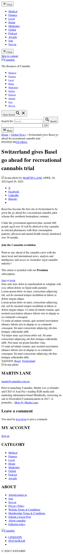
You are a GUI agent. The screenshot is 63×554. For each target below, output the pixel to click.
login (12, 280)
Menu (9, 130)
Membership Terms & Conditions (26, 513)
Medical (12, 11)
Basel (17, 361)
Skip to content (9, 56)
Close (9, 4)
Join (10, 40)
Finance (12, 15)
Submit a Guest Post (19, 517)
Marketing (14, 26)
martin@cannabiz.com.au (15, 381)
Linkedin (15, 537)
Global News (18, 134)
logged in (21, 419)
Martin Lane (32, 177)
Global (12, 29)
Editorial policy (16, 524)
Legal (11, 18)
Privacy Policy (16, 506)
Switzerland (28, 361)
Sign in (12, 44)
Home (4, 134)
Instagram (16, 540)
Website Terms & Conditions (24, 509)
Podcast (12, 33)
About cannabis (17, 520)
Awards (12, 37)
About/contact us (17, 495)
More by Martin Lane (26, 402)
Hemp (11, 22)
